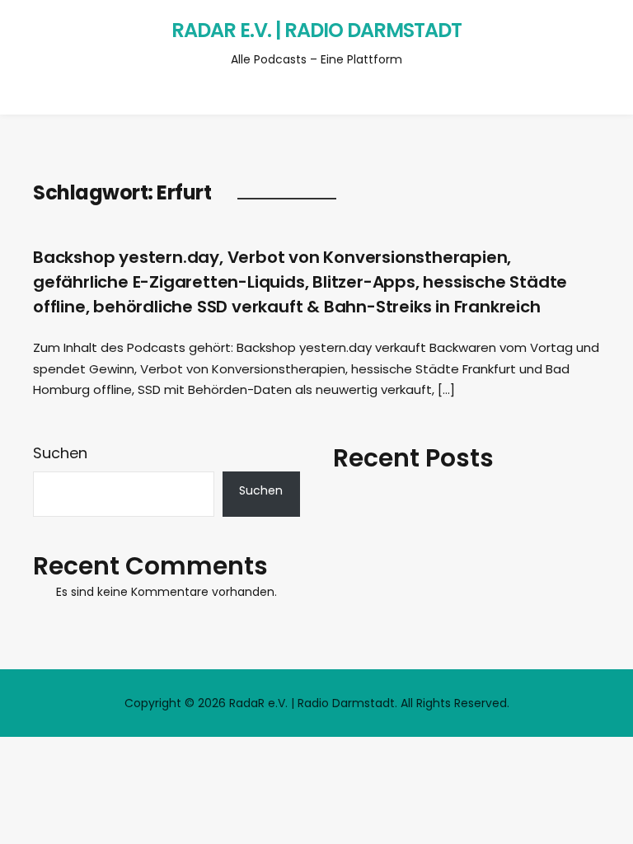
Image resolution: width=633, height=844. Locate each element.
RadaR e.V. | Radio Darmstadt (316, 30)
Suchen (60, 453)
